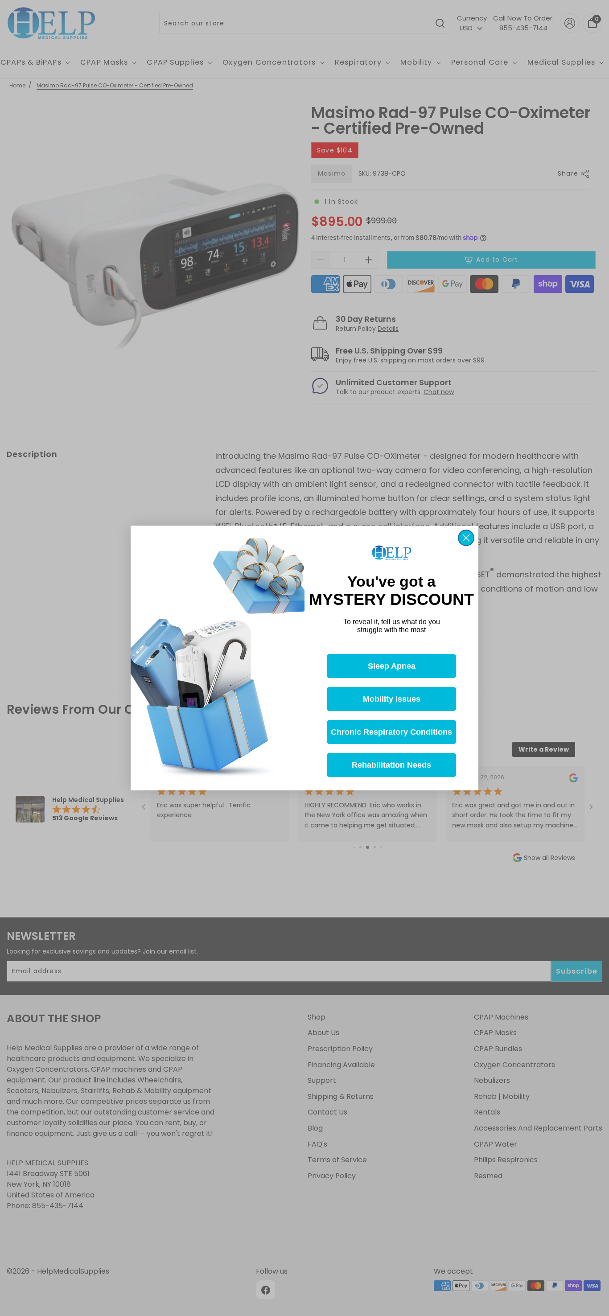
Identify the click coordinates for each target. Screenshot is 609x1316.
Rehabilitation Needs (391, 765)
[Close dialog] (466, 538)
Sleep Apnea (392, 666)
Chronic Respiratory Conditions (391, 732)
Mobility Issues (391, 699)
